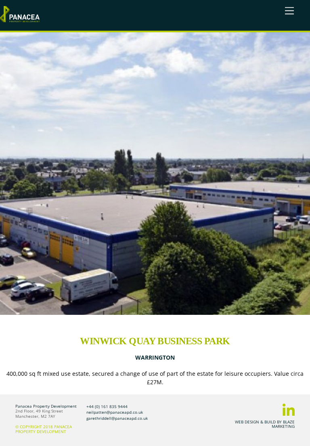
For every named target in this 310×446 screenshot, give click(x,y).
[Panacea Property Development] (20, 18)
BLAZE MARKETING (283, 424)
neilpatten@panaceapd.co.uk (114, 412)
